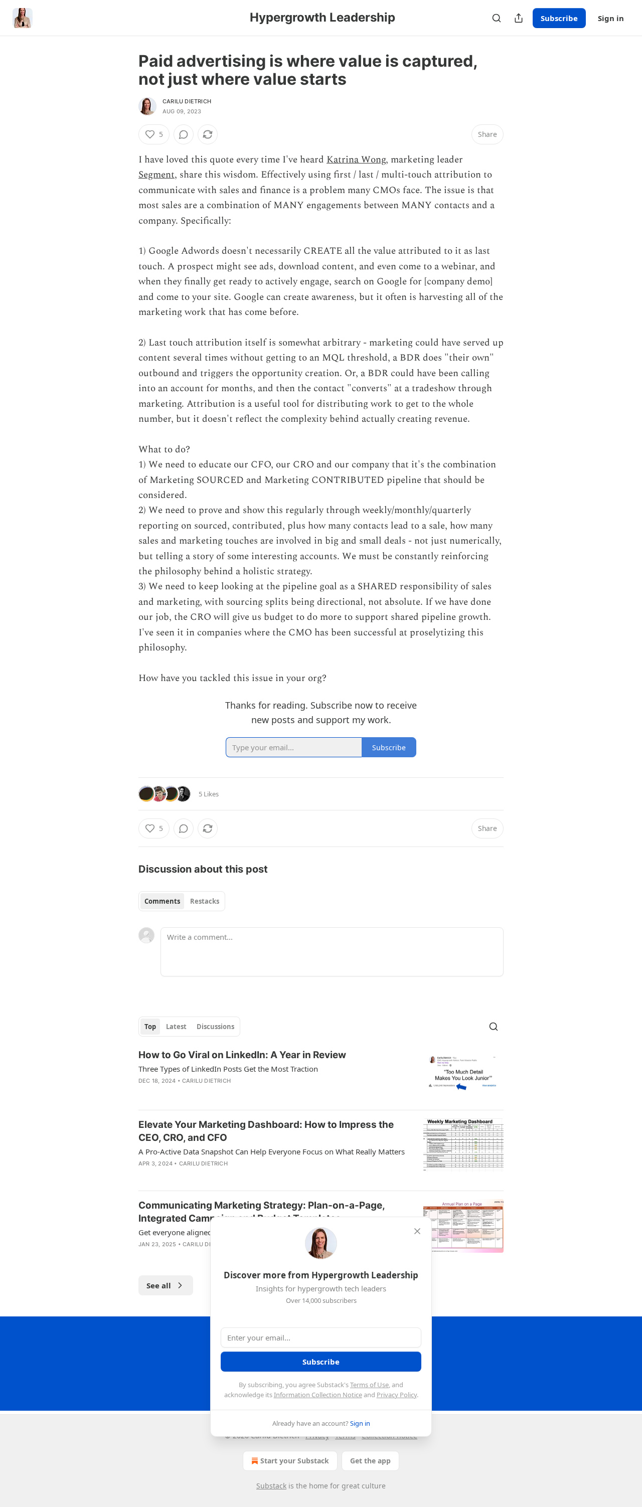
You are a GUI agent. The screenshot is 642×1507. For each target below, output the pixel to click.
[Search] (497, 18)
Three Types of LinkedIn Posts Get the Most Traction (228, 1069)
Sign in (611, 18)
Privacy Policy (397, 1394)
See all (158, 1285)
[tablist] (181, 901)
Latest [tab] (176, 1026)
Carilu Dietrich (187, 101)
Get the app (370, 1460)
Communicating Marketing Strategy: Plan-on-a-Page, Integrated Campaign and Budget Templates (261, 1212)
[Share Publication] (519, 18)
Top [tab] (150, 1026)
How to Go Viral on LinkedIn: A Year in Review (242, 1055)
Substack (271, 1485)
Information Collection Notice (318, 1394)
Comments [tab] (162, 901)
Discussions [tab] (215, 1026)
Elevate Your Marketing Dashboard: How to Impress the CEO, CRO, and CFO (266, 1131)
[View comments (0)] (184, 134)
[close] (417, 1231)
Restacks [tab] (204, 901)
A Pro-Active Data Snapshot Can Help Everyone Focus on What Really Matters (271, 1151)
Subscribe (559, 18)
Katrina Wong (356, 159)
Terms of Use (369, 1384)
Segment (156, 175)
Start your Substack (294, 1460)
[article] (321, 1075)
